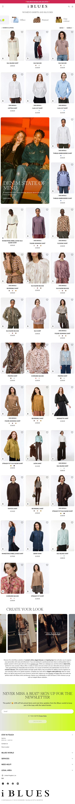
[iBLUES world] (72, 753)
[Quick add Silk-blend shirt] (2, 58)
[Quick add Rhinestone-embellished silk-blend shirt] (2, 238)
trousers (50, 673)
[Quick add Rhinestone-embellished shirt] (2, 549)
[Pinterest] (12, 783)
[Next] (20, 45)
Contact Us (4, 744)
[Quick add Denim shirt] (27, 549)
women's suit (34, 664)
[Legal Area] (72, 770)
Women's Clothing (8, 28)
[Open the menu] (2, 6)
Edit (2, 778)
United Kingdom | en (10, 775)
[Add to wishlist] (22, 32)
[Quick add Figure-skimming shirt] (27, 236)
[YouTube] (17, 783)
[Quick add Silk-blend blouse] (27, 281)
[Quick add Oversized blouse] (27, 371)
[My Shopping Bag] (72, 6)
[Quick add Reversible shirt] (2, 281)
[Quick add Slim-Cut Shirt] (27, 101)
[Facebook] (7, 783)
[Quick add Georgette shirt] (52, 413)
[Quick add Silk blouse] (27, 58)
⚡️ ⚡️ (37, 1)
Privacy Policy (43, 716)
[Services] (72, 759)
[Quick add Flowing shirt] (52, 236)
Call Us (3, 738)
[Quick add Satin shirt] (27, 458)
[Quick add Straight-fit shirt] (27, 591)
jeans (57, 673)
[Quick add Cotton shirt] (2, 101)
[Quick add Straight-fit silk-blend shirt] (2, 458)
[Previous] (4, 45)
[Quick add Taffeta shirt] (2, 504)
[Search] (69, 6)
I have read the (38, 716)
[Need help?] (72, 764)
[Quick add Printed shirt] (2, 371)
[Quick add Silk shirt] (27, 326)
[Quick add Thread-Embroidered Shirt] (52, 146)
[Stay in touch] (72, 735)
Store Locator (5, 747)
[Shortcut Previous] (3, 20)
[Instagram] (2, 783)
